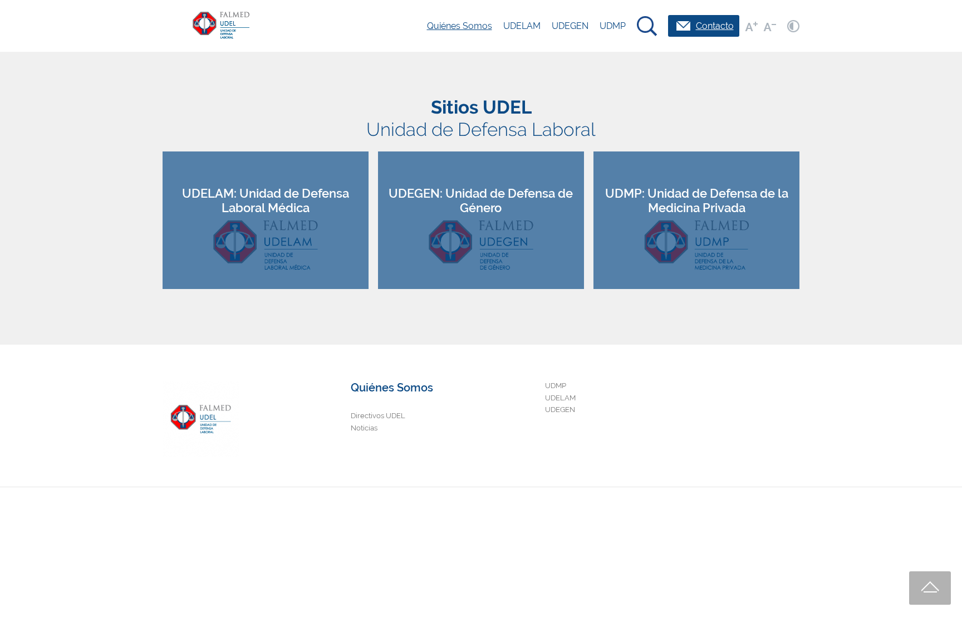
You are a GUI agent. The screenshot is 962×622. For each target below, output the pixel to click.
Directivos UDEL (378, 416)
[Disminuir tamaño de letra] (769, 26)
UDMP (613, 26)
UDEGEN (570, 26)
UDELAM (522, 26)
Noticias (364, 428)
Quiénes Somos (459, 26)
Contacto (715, 26)
